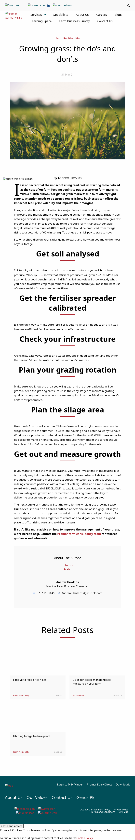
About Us (82, 15)
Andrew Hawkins (67, 582)
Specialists (60, 15)
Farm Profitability (67, 38)
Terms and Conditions (103, 812)
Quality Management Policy (95, 809)
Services (36, 15)
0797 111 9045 (45, 593)
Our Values (37, 797)
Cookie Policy (84, 838)
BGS (40, 275)
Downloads (123, 784)
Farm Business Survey (74, 21)
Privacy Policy (121, 809)
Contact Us (105, 21)
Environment (78, 695)
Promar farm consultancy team (79, 534)
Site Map (123, 812)
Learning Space (41, 21)
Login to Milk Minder (70, 784)
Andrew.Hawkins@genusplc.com (82, 593)
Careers (101, 15)
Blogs (118, 15)
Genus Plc (85, 797)
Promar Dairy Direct (99, 784)
